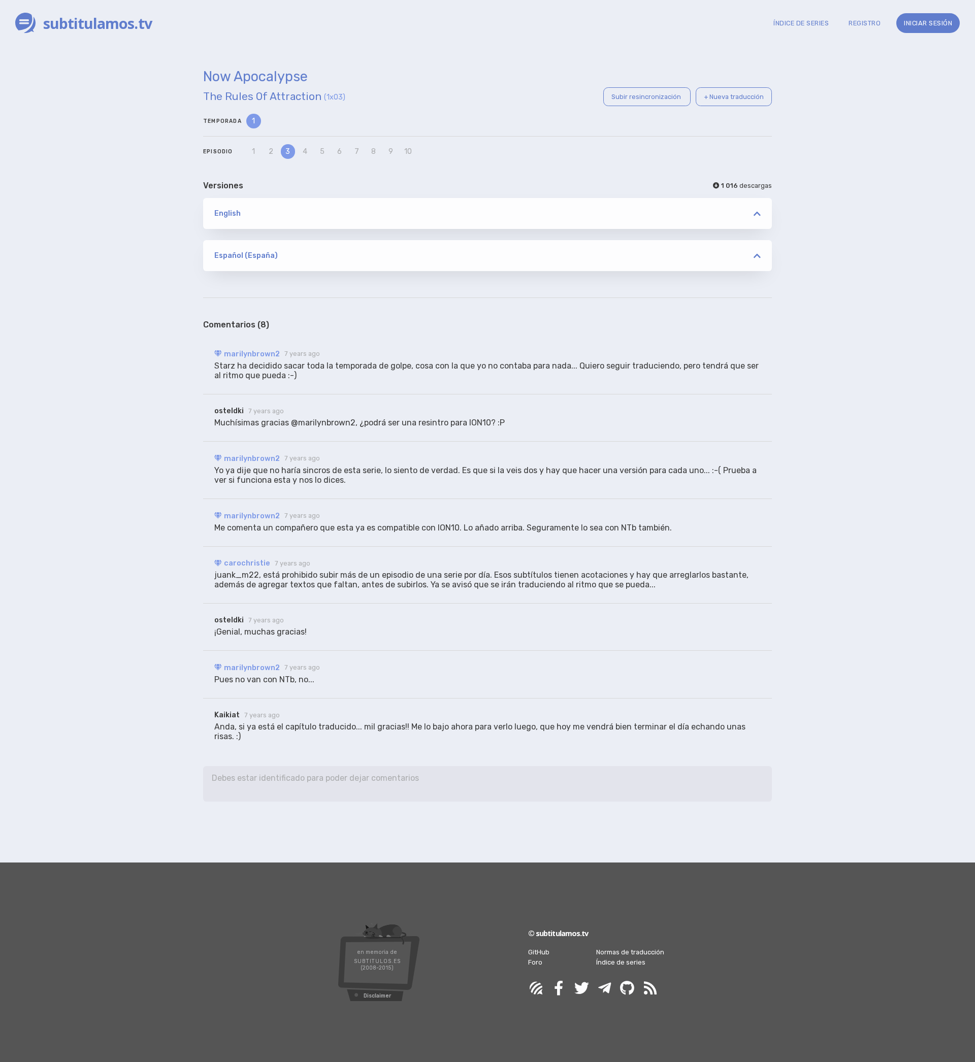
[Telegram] (604, 988)
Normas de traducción (630, 952)
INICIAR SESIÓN (928, 23)
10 (408, 151)
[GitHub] (627, 988)
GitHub (538, 952)
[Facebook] (558, 988)
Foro (535, 962)
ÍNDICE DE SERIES (801, 23)
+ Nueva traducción (734, 97)
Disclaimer (377, 995)
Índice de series (620, 962)
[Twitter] (581, 988)
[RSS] (650, 988)
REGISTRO (865, 23)
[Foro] (535, 988)
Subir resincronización (646, 97)
